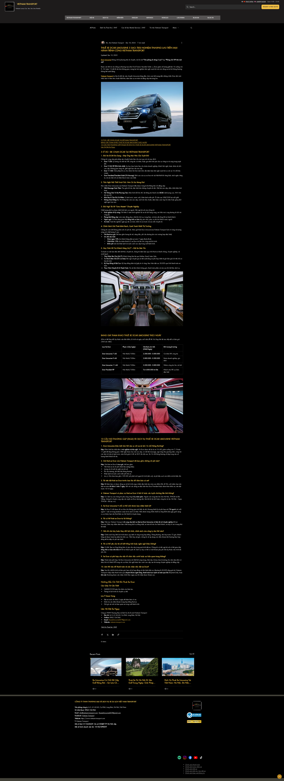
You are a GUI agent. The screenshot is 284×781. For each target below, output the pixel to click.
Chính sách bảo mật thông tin (195, 773)
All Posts (93, 28)
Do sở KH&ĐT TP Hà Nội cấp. (105, 724)
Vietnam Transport (88, 716)
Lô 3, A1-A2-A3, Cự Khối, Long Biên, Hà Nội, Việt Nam (107, 707)
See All (191, 654)
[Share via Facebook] (102, 635)
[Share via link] (118, 635)
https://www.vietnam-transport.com (93, 718)
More (175, 28)
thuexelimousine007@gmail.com (110, 713)
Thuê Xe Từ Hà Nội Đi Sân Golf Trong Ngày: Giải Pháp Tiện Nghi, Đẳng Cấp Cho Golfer (141, 681)
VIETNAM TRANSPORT (27, 4)
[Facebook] (190, 757)
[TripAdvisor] (179, 757)
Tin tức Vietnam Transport (159, 28)
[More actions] (181, 42)
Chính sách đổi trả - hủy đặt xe (195, 771)
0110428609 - (88, 724)
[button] (270, 7)
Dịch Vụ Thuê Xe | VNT (108, 28)
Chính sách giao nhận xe (193, 767)
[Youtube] (195, 757)
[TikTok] (201, 757)
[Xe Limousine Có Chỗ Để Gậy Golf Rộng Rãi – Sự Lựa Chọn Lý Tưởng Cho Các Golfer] (106, 667)
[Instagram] (185, 757)
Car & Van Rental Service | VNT (133, 28)
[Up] (279, 776)
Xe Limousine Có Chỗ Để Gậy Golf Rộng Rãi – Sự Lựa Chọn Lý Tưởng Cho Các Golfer (106, 681)
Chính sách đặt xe (191, 769)
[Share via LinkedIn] (113, 635)
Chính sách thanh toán (192, 765)
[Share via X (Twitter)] (107, 635)
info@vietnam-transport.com (88, 713)
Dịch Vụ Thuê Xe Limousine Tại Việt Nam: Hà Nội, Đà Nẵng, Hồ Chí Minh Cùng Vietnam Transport (178, 681)
